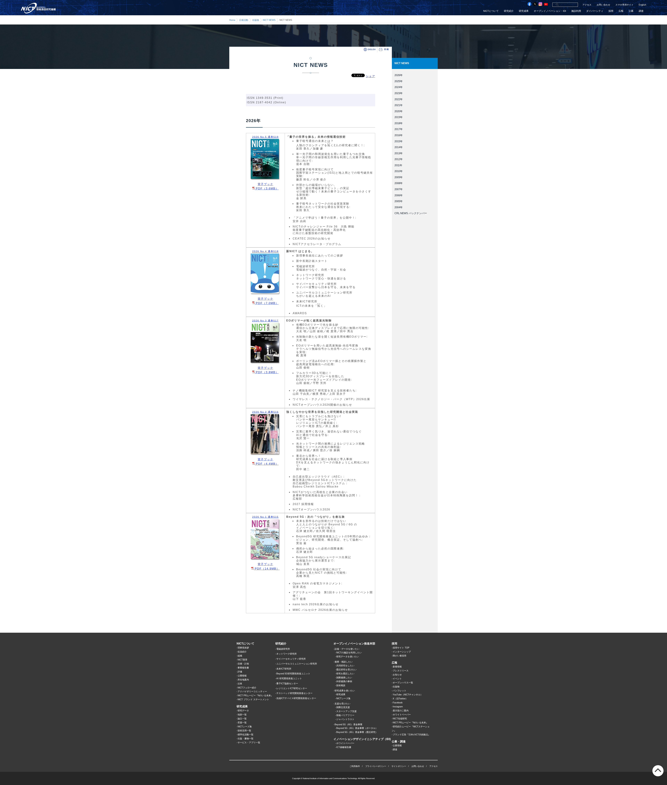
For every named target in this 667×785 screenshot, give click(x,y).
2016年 (398, 135)
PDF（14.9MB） (266, 568)
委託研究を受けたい (346, 669)
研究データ (243, 710)
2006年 (398, 195)
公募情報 (397, 745)
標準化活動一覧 (245, 734)
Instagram (398, 706)
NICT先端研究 (400, 718)
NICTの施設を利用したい (349, 652)
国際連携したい (344, 677)
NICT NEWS (269, 20)
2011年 (398, 165)
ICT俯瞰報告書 (343, 747)
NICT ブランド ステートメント (253, 699)
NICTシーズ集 (245, 726)
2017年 (398, 129)
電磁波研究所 (283, 649)
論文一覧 (242, 718)
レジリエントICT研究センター (291, 688)
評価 (240, 671)
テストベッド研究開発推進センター (294, 693)
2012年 (398, 159)
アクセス (586, 4)
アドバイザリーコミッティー (252, 691)
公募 (631, 11)
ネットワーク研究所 (286, 653)
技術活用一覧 (244, 730)
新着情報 (397, 666)
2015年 (398, 141)
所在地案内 (243, 679)
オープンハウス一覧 (403, 682)
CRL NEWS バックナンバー (410, 213)
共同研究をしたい (345, 665)
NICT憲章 (242, 659)
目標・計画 (243, 663)
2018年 (398, 123)
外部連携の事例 (344, 681)
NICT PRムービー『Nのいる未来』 (255, 695)
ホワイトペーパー (345, 743)
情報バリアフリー (345, 715)
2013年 (398, 153)
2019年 (398, 117)
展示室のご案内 (401, 710)
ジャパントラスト (345, 719)
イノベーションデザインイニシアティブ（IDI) (362, 739)
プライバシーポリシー (375, 766)
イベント (397, 678)
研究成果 (524, 11)
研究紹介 (509, 11)
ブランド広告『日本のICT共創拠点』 (411, 734)
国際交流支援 (343, 707)
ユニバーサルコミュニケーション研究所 (296, 663)
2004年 (398, 207)
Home (232, 20)
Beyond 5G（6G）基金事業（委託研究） (357, 732)
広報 (621, 11)
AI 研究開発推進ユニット (289, 678)
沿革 (240, 683)
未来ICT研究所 (283, 668)
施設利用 (576, 11)
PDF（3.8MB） (267, 372)
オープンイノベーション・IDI (550, 11)
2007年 (398, 189)
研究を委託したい (345, 673)
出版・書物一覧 (245, 738)
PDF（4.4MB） (267, 463)
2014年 (398, 147)
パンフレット (399, 690)
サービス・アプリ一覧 (249, 742)
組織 (240, 655)
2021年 (398, 105)
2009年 (398, 177)
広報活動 (243, 20)
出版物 (255, 20)
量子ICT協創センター (287, 683)
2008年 (398, 183)
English (642, 4)
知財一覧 (242, 714)
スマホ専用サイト (624, 4)
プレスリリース (401, 670)
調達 (641, 11)
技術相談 (340, 685)
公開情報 (242, 675)
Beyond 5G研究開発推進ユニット (293, 673)
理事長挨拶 (243, 647)
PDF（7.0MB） (267, 303)
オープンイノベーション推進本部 (354, 643)
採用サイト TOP (401, 647)
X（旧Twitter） (400, 698)
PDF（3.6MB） (267, 188)
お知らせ (397, 674)
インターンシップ (402, 651)
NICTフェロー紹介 (247, 687)
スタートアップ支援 (346, 711)
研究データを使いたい (347, 656)
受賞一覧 (242, 722)
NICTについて (491, 11)
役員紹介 (242, 651)
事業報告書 (243, 667)
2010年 (398, 171)
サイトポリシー (399, 766)
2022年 (398, 99)
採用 (610, 11)
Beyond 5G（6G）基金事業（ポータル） (357, 728)
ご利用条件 (354, 766)
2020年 (398, 111)
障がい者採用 (399, 655)
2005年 (398, 201)
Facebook (398, 702)
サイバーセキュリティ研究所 (291, 659)
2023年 (398, 93)
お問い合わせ (603, 4)
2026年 (398, 75)
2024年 (398, 87)
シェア (370, 76)
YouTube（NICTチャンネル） (408, 694)
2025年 (398, 81)
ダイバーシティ (594, 11)
